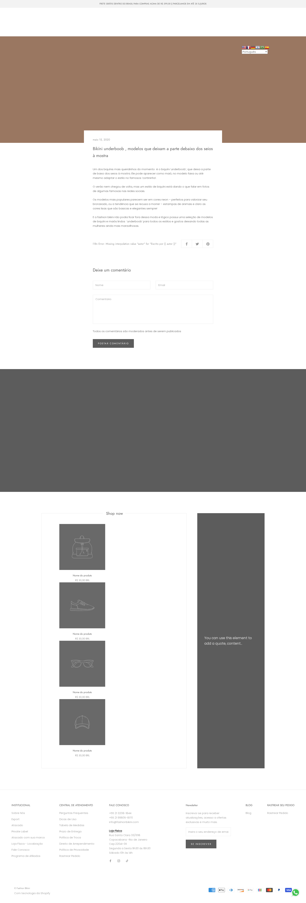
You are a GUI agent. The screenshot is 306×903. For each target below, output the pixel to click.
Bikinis (26, 15)
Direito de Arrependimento (76, 844)
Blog (248, 813)
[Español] (267, 47)
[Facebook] (110, 861)
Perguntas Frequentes (73, 813)
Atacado (13, 22)
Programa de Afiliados (26, 856)
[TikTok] (127, 861)
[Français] (248, 47)
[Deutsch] (253, 47)
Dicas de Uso (67, 819)
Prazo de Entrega (70, 831)
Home (12, 15)
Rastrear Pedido (69, 856)
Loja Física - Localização (27, 844)
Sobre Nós (88, 22)
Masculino (56, 15)
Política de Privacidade (74, 850)
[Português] (262, 47)
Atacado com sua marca (28, 837)
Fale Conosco (109, 22)
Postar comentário (113, 343)
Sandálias (114, 15)
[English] (244, 47)
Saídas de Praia (92, 15)
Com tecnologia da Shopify (32, 893)
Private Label (67, 22)
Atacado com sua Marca (39, 22)
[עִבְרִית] (258, 47)
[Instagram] (118, 861)
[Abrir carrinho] (295, 22)
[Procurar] (287, 22)
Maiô (40, 15)
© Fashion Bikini (22, 888)
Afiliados (14, 29)
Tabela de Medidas (71, 825)
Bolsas (72, 15)
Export (15, 819)
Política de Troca (70, 837)
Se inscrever (201, 844)
